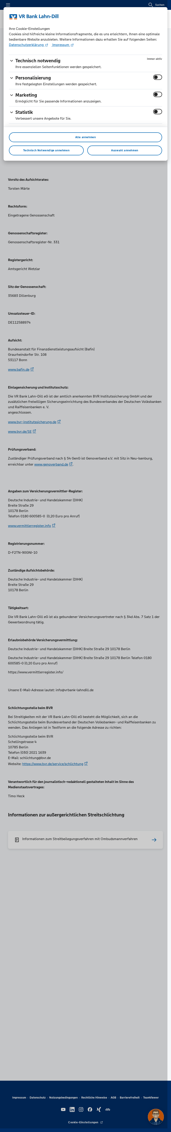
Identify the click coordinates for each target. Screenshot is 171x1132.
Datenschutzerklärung (27, 45)
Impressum (60, 45)
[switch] (157, 77)
